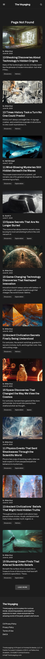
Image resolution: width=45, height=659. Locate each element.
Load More (22, 587)
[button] (4, 4)
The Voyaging (22, 4)
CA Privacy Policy (9, 624)
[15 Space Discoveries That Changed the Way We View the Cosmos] (22, 369)
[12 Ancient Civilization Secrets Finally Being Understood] (22, 315)
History (17, 74)
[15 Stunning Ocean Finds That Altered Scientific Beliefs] (22, 541)
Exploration (19, 183)
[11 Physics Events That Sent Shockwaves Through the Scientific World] (22, 428)
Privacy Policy (8, 627)
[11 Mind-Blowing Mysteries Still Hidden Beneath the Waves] (22, 147)
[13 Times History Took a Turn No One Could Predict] (22, 92)
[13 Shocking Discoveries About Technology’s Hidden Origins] (22, 37)
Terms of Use (8, 631)
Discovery (7, 74)
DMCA (5, 634)
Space (29, 238)
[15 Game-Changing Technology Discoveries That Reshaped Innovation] (22, 256)
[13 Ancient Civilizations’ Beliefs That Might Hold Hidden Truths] (22, 486)
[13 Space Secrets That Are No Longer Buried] (22, 202)
